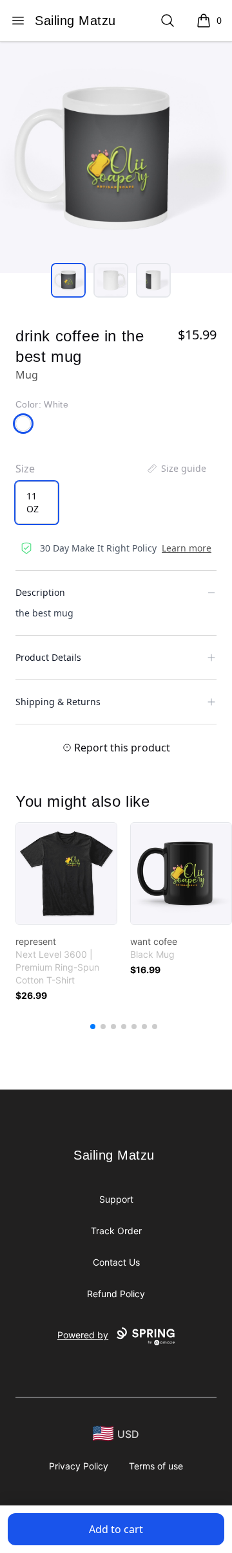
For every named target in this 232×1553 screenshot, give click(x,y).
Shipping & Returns (58, 702)
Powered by (82, 1334)
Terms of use (156, 1465)
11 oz (32, 502)
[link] (66, 873)
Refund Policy (116, 1293)
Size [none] (25, 469)
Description (40, 592)
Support (116, 1199)
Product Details (48, 657)
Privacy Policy (78, 1465)
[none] (176, 468)
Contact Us (116, 1262)
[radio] (36, 502)
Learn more (186, 548)
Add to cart (116, 1529)
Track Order (116, 1230)
